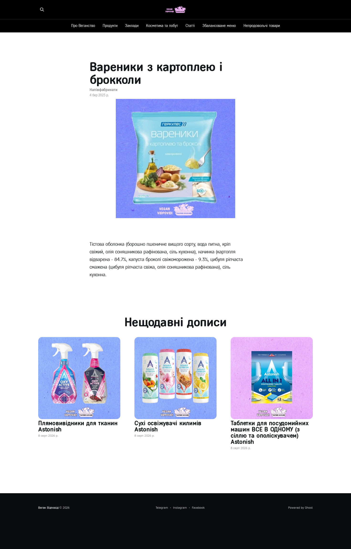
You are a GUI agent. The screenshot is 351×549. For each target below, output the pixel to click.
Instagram (180, 507)
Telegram (162, 507)
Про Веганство (83, 26)
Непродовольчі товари (262, 26)
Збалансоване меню (219, 26)
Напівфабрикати (103, 90)
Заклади (131, 26)
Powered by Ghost (300, 507)
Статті (190, 26)
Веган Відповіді (48, 507)
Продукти (110, 26)
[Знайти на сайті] (42, 9)
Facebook (198, 507)
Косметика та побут (162, 26)
